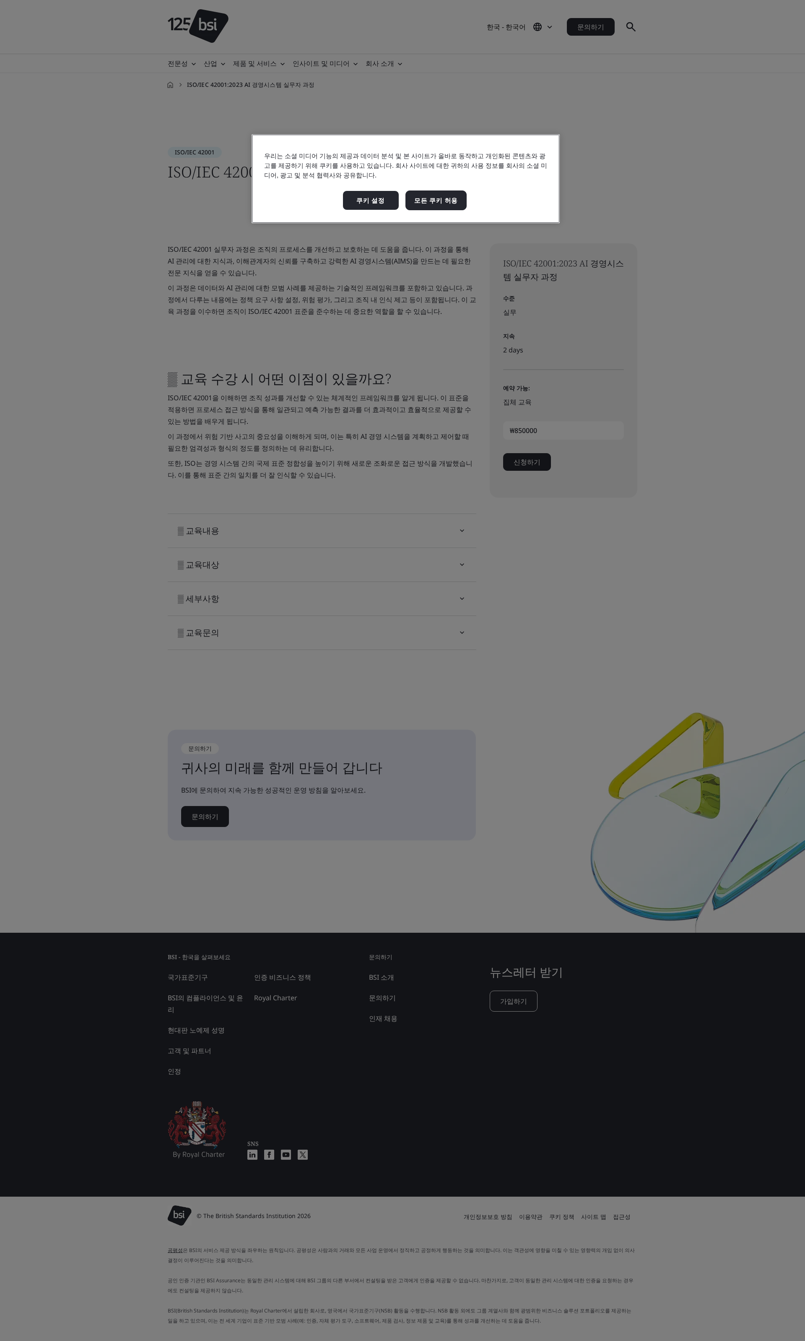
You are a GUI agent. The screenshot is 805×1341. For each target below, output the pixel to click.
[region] (406, 179)
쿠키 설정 (370, 200)
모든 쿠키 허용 (436, 200)
